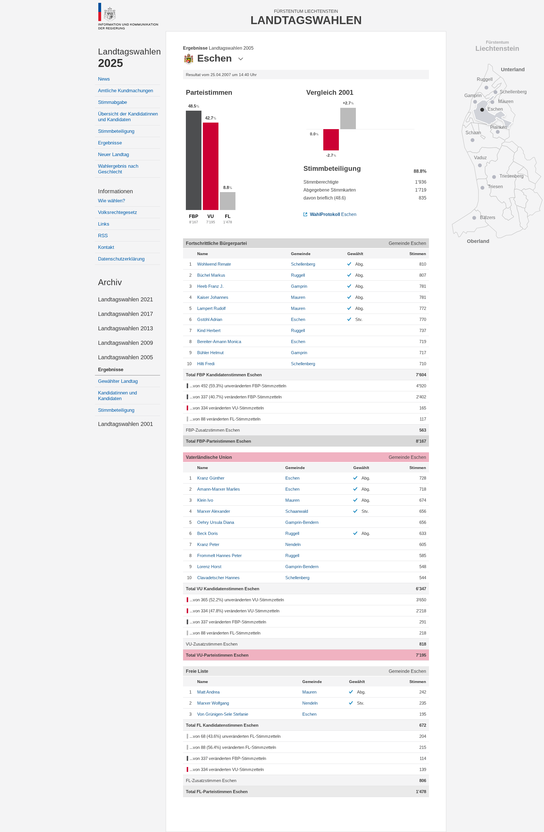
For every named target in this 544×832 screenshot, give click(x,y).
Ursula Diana (215, 522)
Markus (211, 275)
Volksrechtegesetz (117, 212)
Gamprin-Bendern (301, 522)
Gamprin (299, 286)
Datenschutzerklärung (121, 259)
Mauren (298, 297)
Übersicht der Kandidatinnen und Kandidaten (128, 116)
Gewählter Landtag (118, 381)
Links (103, 224)
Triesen (495, 186)
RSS (103, 235)
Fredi (205, 363)
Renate (214, 264)
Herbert (208, 330)
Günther (210, 478)
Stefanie (222, 714)
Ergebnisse (110, 143)
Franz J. (210, 286)
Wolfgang (213, 703)
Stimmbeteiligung (116, 131)
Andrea (208, 692)
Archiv (110, 282)
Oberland (478, 241)
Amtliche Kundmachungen (125, 90)
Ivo (205, 500)
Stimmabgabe (112, 102)
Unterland (513, 69)
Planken (498, 127)
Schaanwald (296, 511)
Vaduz (480, 157)
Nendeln (293, 544)
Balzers (487, 217)
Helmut (210, 352)
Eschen (333, 214)
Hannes (218, 577)
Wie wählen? (111, 200)
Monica (219, 341)
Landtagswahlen (129, 58)
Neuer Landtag (113, 154)
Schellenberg (303, 264)
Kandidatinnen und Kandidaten (117, 395)
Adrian (209, 319)
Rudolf (211, 308)
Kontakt (106, 247)
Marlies (218, 489)
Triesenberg (512, 176)
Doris (207, 533)
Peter (208, 544)
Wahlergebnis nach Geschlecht (118, 169)
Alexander (213, 511)
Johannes (212, 297)
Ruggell (298, 275)
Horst (209, 566)
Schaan (473, 132)
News (104, 79)
